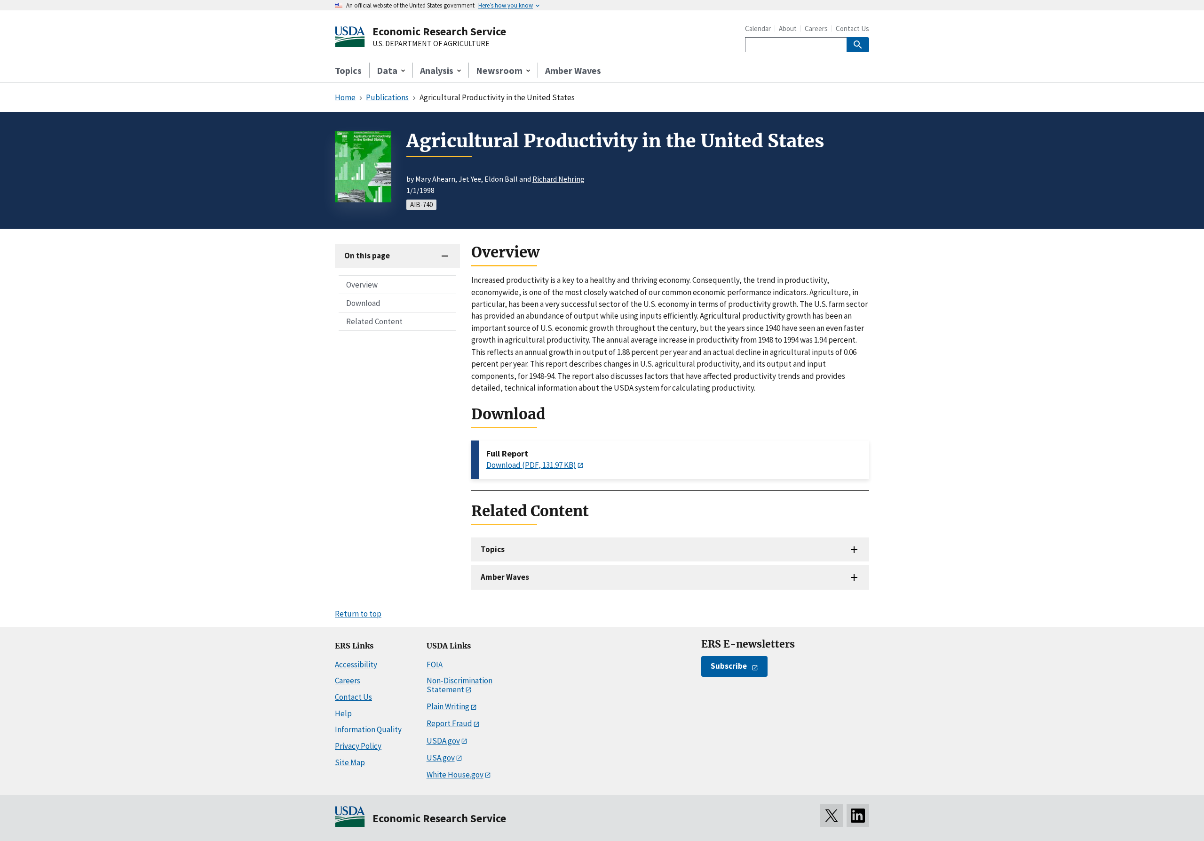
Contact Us (852, 28)
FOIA (435, 664)
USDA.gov (443, 741)
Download (363, 303)
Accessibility (356, 664)
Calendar (758, 28)
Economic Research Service (439, 31)
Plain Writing (448, 706)
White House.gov (455, 774)
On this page (367, 255)
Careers (816, 28)
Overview (362, 285)
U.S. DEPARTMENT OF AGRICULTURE (431, 44)
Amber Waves (573, 70)
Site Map (350, 762)
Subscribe (729, 666)
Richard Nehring (558, 179)
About (788, 28)
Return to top (358, 614)
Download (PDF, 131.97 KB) (531, 465)
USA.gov (441, 758)
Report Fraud (449, 723)
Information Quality (368, 729)
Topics (348, 70)
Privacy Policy (358, 746)
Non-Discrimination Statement (459, 685)
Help (343, 713)
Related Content (374, 321)
